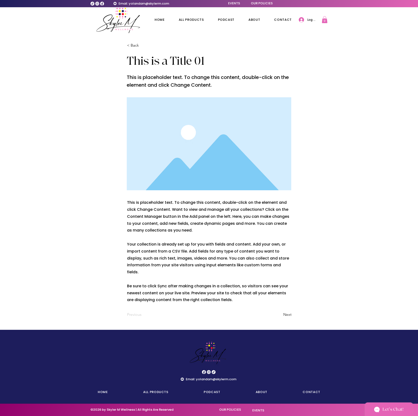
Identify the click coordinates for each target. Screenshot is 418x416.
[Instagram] (97, 4)
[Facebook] (102, 4)
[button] (325, 19)
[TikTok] (92, 4)
